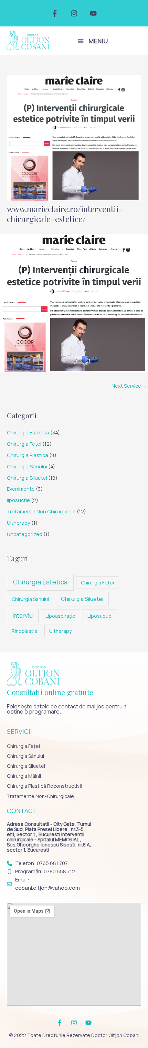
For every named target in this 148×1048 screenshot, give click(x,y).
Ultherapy (18, 522)
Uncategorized (24, 534)
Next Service (129, 385)
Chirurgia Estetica (28, 432)
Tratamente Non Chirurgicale (41, 511)
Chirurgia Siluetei (27, 477)
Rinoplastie (25, 631)
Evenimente (21, 488)
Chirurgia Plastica (27, 455)
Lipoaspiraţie (60, 616)
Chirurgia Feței (24, 443)
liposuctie (18, 500)
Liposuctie (99, 616)
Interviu (22, 615)
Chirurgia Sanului (27, 466)
